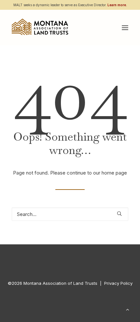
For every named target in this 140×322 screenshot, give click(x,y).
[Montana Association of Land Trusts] (40, 28)
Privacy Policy (118, 283)
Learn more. (117, 5)
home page (114, 173)
